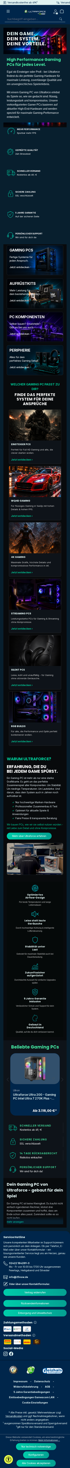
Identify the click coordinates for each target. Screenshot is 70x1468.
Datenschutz (42, 1381)
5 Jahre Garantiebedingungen (32, 1392)
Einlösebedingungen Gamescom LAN (31, 1397)
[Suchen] (61, 19)
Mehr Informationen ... (49, 1440)
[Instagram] (6, 1354)
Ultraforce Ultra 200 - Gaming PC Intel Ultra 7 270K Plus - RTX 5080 (34, 1096)
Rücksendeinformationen (35, 1303)
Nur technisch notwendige (36, 1446)
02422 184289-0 (19, 1263)
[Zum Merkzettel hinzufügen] (53, 1078)
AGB (47, 1386)
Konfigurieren (36, 1454)
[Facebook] (12, 1354)
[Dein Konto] (55, 11)
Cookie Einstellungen (35, 1402)
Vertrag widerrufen (35, 1292)
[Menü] (8, 11)
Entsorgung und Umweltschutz (35, 1312)
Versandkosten (13, 1416)
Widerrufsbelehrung (25, 1386)
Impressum (20, 1381)
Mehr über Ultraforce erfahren (29, 836)
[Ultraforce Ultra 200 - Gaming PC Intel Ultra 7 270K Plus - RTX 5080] (35, 1068)
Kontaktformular (39, 1284)
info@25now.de (18, 1277)
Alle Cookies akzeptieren (36, 1463)
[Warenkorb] (63, 11)
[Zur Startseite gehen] (35, 11)
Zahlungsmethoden (17, 1322)
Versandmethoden (17, 1335)
